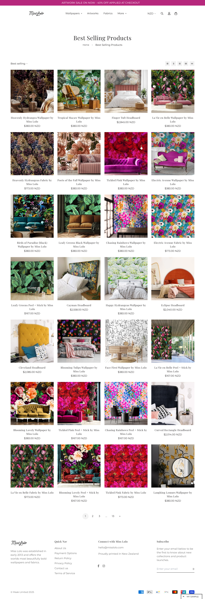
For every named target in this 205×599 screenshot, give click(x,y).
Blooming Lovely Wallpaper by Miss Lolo (32, 425)
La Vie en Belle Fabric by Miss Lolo (32, 485)
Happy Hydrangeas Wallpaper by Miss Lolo (126, 300)
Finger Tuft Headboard (126, 110)
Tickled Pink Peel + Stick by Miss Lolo (79, 425)
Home (86, 38)
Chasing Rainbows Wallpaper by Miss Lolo (126, 237)
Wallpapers (72, 13)
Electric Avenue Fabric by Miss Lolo (173, 237)
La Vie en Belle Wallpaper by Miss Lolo (172, 112)
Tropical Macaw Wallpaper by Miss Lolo (79, 112)
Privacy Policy (63, 556)
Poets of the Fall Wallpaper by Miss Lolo (79, 175)
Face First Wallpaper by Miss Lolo (126, 360)
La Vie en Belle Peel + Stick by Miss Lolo (172, 362)
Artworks (92, 13)
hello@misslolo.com (111, 540)
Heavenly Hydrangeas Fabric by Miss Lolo (32, 175)
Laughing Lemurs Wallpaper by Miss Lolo (173, 487)
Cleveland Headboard (32, 360)
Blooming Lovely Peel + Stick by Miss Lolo (79, 487)
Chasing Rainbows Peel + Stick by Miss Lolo (126, 425)
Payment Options (66, 546)
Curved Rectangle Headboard (173, 423)
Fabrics (108, 13)
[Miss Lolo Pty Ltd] (36, 13)
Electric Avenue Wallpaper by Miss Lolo (173, 175)
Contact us (61, 561)
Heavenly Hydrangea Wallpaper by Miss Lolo (32, 112)
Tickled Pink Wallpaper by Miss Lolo (126, 175)
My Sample (193, 596)
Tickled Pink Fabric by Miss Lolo (126, 485)
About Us (60, 541)
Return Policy (63, 551)
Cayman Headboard (79, 298)
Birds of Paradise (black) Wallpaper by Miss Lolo (32, 237)
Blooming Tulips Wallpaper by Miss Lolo (79, 362)
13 (113, 509)
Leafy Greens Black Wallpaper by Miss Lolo (79, 237)
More (121, 13)
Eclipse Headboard (172, 298)
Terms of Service (65, 566)
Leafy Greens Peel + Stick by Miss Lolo (32, 300)
